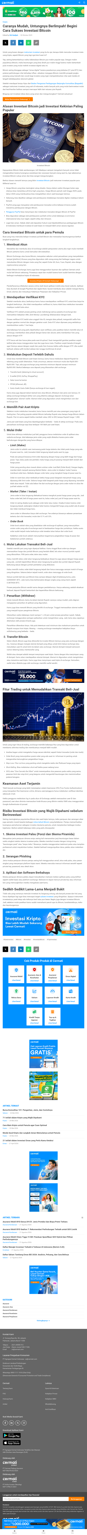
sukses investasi (46, 896)
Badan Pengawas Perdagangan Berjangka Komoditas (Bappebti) (57, 83)
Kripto (5, 22)
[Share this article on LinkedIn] (21, 42)
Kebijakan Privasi (51, 1394)
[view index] (82, 1217)
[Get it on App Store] (43, 1442)
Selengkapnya (42, 1320)
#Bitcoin (18, 939)
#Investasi (27, 939)
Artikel (5, 1404)
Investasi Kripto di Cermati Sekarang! (44, 281)
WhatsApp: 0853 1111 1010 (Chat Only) (17, 1372)
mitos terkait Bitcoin (41, 822)
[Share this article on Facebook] (13, 42)
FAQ (4, 1394)
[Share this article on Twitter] (5, 42)
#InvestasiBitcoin (38, 939)
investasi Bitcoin (43, 180)
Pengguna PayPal (13, 212)
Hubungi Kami (8, 1399)
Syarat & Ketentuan (52, 1388)
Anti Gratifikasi (50, 1409)
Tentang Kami (7, 1388)
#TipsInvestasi (52, 939)
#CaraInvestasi (8, 939)
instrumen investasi (32, 52)
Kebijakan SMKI (50, 1399)
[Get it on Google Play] (43, 1435)
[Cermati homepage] (11, 1519)
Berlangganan (76, 1499)
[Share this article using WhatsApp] (28, 42)
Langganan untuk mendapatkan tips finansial (21, 1495)
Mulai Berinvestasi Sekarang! (16, 99)
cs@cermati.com (18, 1349)
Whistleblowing (50, 1404)
